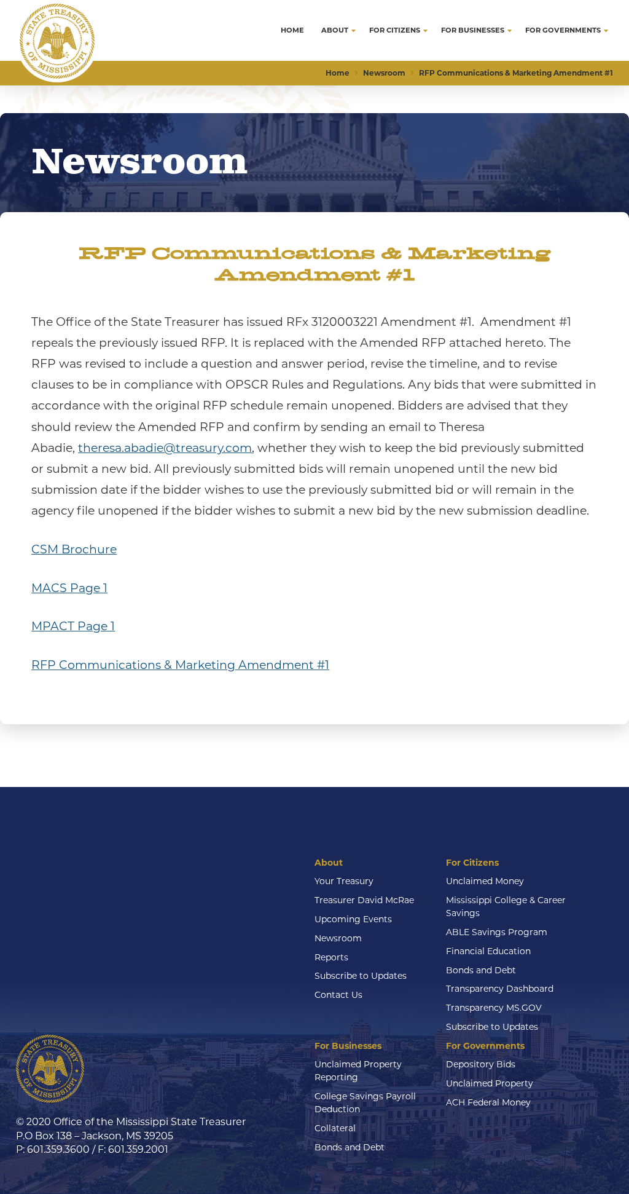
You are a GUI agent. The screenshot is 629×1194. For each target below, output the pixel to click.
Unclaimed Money (485, 881)
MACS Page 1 (69, 588)
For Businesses (347, 1045)
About (328, 862)
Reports (331, 957)
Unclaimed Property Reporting (358, 1071)
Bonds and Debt (481, 970)
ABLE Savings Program (496, 932)
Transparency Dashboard (499, 988)
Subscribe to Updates (360, 975)
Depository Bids (480, 1064)
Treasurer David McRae (364, 900)
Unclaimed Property (489, 1083)
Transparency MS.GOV (494, 1007)
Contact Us (338, 994)
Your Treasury (343, 881)
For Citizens (472, 862)
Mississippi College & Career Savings (506, 907)
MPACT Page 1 (73, 626)
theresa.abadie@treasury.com (165, 448)
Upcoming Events (353, 919)
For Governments (485, 1045)
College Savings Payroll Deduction (365, 1103)
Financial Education (488, 951)
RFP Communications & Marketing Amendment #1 (180, 665)
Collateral (335, 1128)
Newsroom (338, 938)
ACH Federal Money (488, 1102)
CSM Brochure (74, 549)
